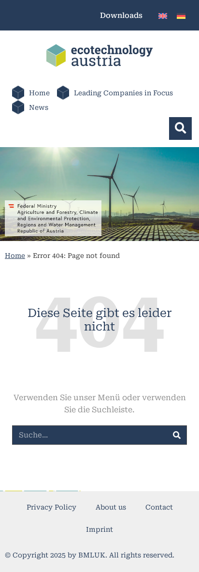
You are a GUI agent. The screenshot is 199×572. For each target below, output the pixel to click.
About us (111, 507)
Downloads (121, 15)
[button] (180, 128)
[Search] (176, 435)
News (38, 107)
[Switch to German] (181, 15)
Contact (159, 507)
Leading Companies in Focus (123, 93)
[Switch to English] (163, 15)
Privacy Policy (51, 507)
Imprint (99, 529)
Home (39, 93)
